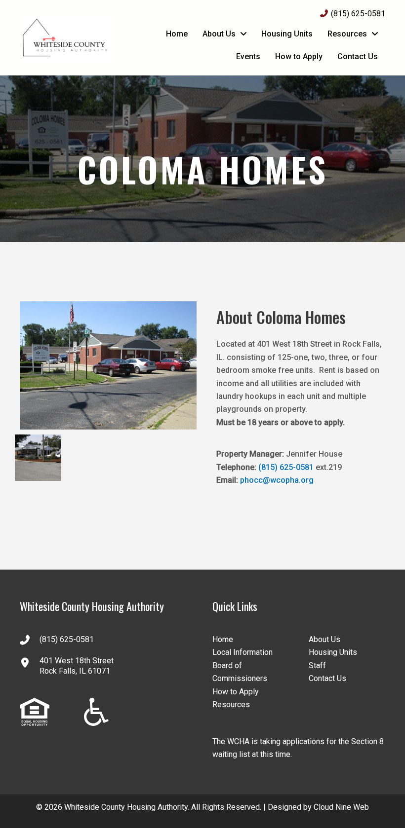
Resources (231, 704)
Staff (317, 665)
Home (222, 639)
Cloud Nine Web (341, 807)
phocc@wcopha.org (277, 480)
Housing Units (333, 652)
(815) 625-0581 (358, 13)
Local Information (242, 652)
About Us (324, 639)
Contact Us (327, 678)
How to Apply (235, 691)
